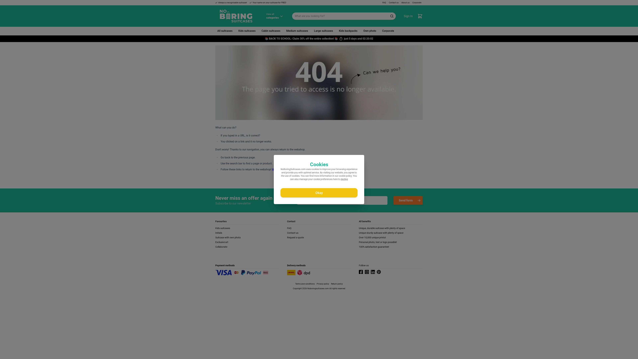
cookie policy (345, 176)
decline (344, 179)
